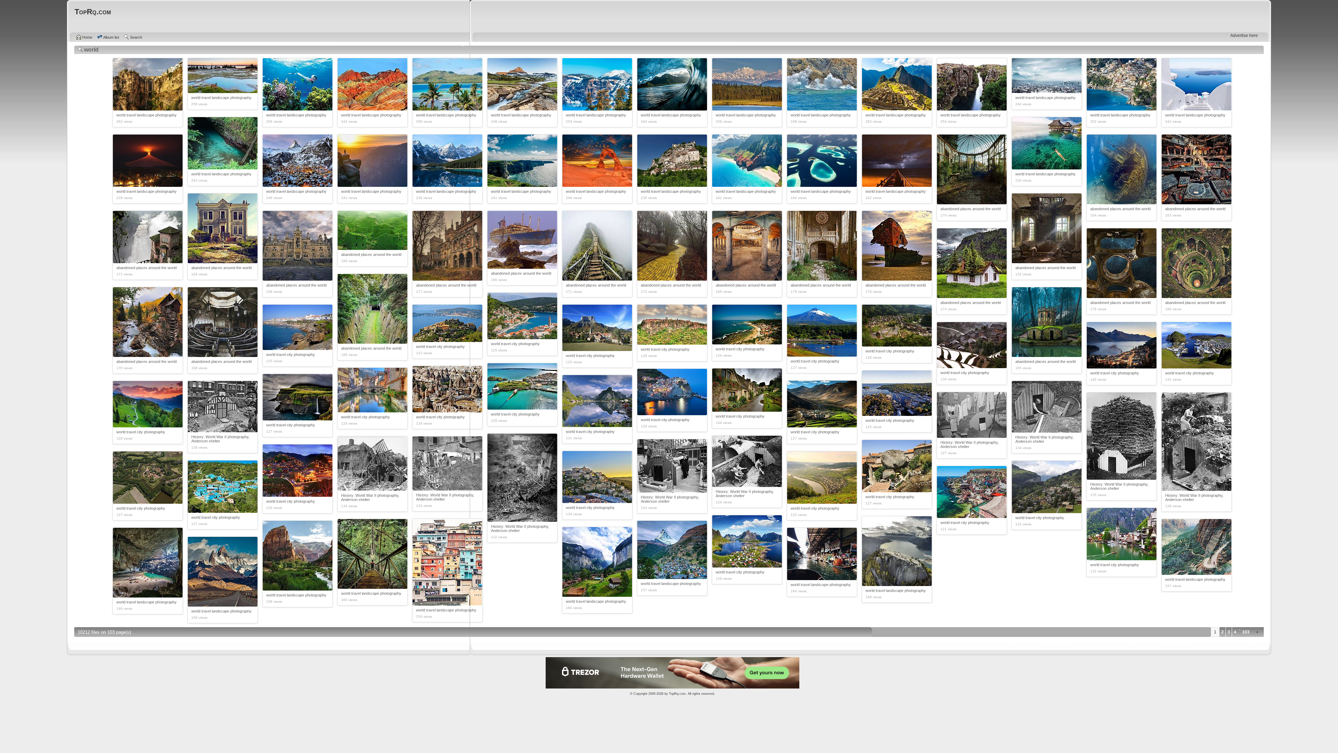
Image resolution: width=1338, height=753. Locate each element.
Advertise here (1244, 35)
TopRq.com (677, 693)
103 (1245, 632)
